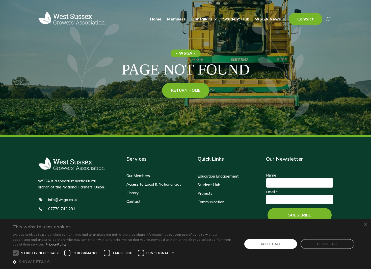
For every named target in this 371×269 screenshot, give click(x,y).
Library (132, 193)
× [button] (365, 224)
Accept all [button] (271, 244)
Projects (205, 193)
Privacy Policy (56, 244)
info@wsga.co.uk (62, 199)
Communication (211, 202)
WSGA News (268, 19)
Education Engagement (218, 176)
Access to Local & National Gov (153, 184)
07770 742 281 (61, 208)
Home (156, 19)
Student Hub (236, 19)
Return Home (185, 90)
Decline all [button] (327, 244)
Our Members (138, 176)
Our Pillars (202, 19)
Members (176, 19)
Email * (272, 191)
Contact (305, 19)
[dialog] (185, 244)
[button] (124, 262)
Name (271, 175)
